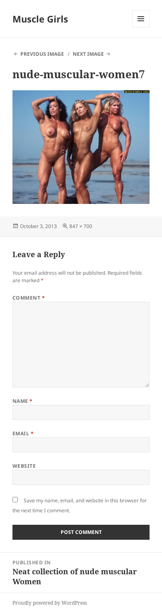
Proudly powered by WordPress (49, 602)
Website (24, 465)
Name (22, 401)
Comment (28, 297)
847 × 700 (80, 226)
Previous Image (42, 53)
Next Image (88, 53)
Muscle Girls (40, 18)
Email (23, 433)
